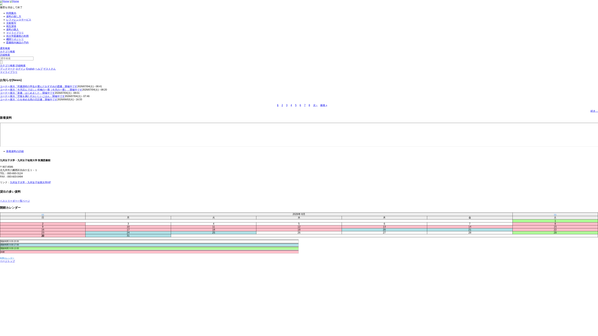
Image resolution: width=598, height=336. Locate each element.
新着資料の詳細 (15, 151)
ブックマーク (7, 69)
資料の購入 (12, 29)
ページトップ (7, 261)
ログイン (21, 69)
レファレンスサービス (18, 19)
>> (555, 214)
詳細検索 (5, 55)
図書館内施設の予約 (17, 42)
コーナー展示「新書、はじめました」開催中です (27, 93)
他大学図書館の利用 (17, 36)
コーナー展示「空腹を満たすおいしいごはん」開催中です (32, 96)
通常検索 (5, 48)
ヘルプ (39, 69)
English (30, 69)
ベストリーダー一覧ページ (15, 201)
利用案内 (11, 13)
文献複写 (11, 23)
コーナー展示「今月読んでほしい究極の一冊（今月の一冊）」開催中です (41, 89)
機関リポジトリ (15, 39)
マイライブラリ (15, 32)
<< (43, 214)
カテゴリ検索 (7, 51)
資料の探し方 (13, 16)
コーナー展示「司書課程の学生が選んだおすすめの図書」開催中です (38, 86)
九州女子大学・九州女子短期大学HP (30, 182)
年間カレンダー (7, 258)
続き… (594, 111)
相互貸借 (11, 26)
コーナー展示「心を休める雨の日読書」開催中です (28, 99)
